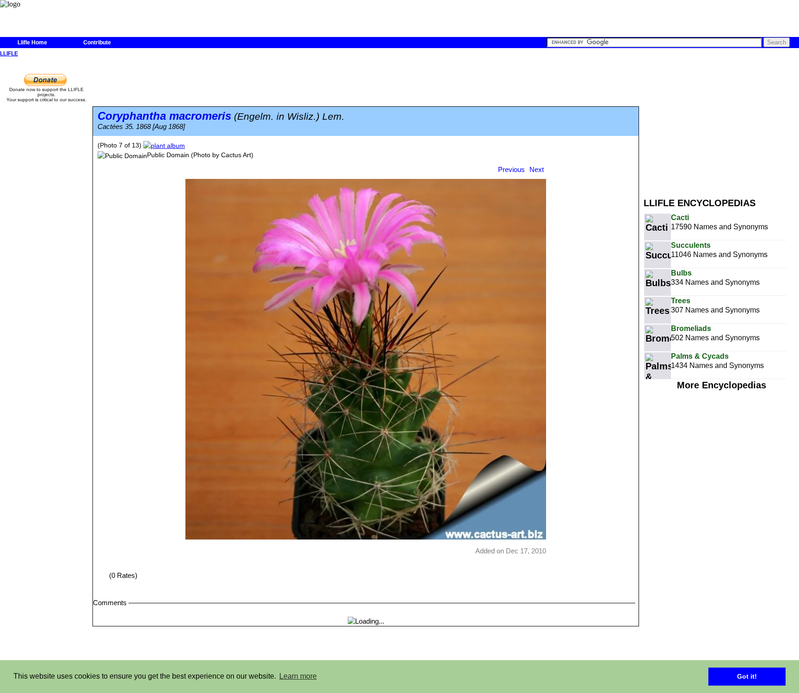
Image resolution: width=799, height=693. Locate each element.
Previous (511, 169)
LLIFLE (9, 53)
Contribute (97, 42)
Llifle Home (32, 42)
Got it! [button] (747, 676)
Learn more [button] (298, 676)
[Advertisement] (721, 124)
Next (536, 169)
